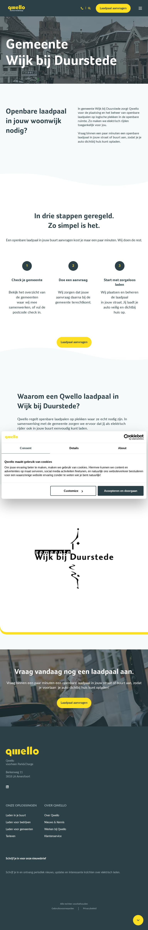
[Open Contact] (82, 8)
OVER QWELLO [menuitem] (55, 805)
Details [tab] (74, 448)
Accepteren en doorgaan (120, 490)
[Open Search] (89, 8)
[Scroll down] (138, 920)
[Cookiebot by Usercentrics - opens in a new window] (127, 437)
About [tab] (122, 448)
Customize (71, 490)
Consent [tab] (25, 448)
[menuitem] (16, 815)
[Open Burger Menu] (140, 8)
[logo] (22, 751)
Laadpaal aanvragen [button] (113, 8)
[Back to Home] (16, 8)
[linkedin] (8, 786)
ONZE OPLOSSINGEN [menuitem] (21, 805)
